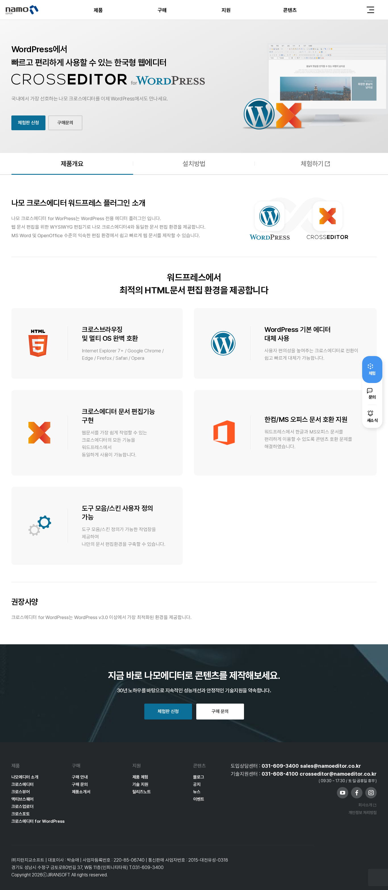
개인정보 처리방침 (363, 812)
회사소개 (365, 805)
